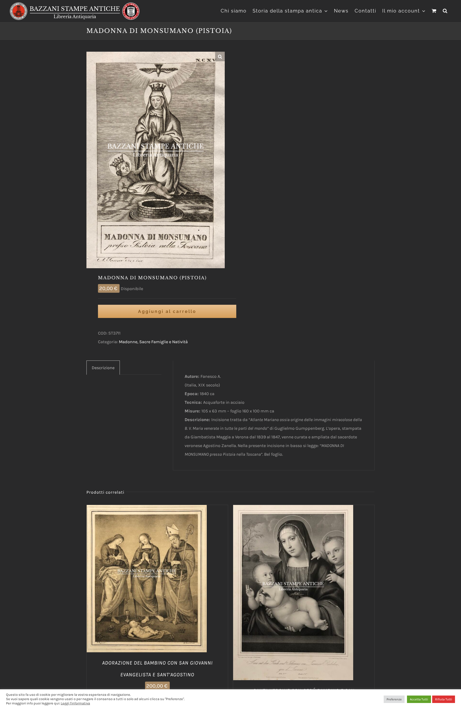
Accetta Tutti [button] (419, 699)
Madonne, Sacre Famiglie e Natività (153, 341)
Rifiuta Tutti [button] (443, 699)
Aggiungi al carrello (167, 311)
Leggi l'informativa (75, 703)
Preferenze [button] (394, 699)
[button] (445, 10)
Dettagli (171, 580)
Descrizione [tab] (103, 367)
